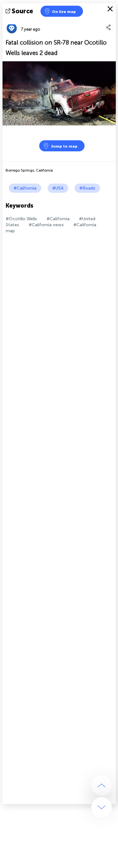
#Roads (87, 188)
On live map (64, 11)
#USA (58, 188)
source (22, 11)
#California (25, 188)
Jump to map (64, 146)
